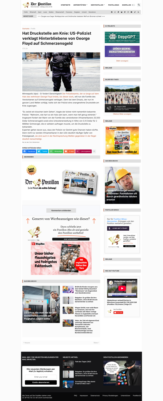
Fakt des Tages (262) (83, 361)
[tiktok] (135, 12)
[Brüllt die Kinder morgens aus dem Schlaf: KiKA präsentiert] (68, 289)
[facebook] (111, 12)
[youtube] (131, 12)
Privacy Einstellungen (110, 395)
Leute (45, 12)
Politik (26, 12)
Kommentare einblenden (61, 210)
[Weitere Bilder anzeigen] (122, 114)
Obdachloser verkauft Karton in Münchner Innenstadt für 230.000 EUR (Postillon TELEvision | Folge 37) (122, 302)
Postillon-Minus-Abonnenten (117, 220)
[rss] (138, 12)
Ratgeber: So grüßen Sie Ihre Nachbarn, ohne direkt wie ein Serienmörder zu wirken (86, 300)
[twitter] (118, 12)
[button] (133, 5)
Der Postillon (97, 5)
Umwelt (84, 12)
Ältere (96, 343)
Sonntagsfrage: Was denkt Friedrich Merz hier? (85, 382)
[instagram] (128, 12)
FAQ (75, 395)
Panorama (69, 12)
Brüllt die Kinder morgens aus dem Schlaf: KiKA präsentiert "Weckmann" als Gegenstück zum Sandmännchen (86, 290)
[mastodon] (125, 12)
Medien (51, 12)
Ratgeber (77, 12)
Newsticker (92, 12)
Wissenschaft (60, 12)
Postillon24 (113, 5)
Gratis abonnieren (40, 382)
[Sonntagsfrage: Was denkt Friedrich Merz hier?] (68, 384)
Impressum (84, 395)
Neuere (27, 343)
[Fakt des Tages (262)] (68, 364)
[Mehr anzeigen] (94, 151)
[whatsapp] (115, 12)
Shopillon (126, 5)
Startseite (65, 5)
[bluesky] (121, 12)
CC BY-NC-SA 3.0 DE (30, 398)
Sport (39, 12)
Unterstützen (79, 5)
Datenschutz (95, 395)
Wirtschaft (33, 12)
